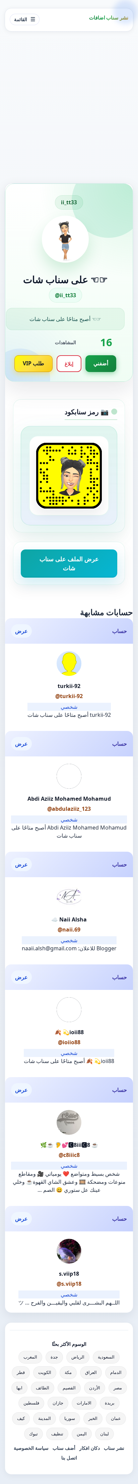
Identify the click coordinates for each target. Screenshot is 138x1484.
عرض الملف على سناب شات (69, 563)
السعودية (106, 1357)
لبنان (104, 1434)
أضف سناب (64, 1448)
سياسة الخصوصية (31, 1448)
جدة (54, 1357)
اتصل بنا (69, 1457)
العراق (91, 1372)
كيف (21, 1418)
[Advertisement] (69, 107)
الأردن (94, 1388)
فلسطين (31, 1403)
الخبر (92, 1418)
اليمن (82, 1434)
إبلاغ (69, 363)
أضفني (100, 363)
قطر (21, 1372)
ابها (19, 1388)
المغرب (30, 1357)
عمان (116, 1418)
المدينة (44, 1418)
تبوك (33, 1434)
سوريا (69, 1418)
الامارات (84, 1403)
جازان (58, 1403)
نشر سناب (114, 1448)
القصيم (69, 1388)
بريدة (110, 1403)
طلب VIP (33, 363)
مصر (118, 1388)
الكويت (44, 1372)
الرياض (77, 1357)
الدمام (116, 1372)
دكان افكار (89, 1448)
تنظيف (57, 1434)
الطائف (42, 1388)
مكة (68, 1372)
